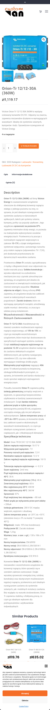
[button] (46, 666)
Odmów (25, 700)
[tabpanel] (13, 642)
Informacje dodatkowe (22, 174)
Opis (6, 174)
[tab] (7, 174)
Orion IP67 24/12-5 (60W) (13, 650)
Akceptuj (25, 693)
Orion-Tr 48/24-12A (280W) (36, 650)
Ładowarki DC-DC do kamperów (16, 165)
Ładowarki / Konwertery (32, 162)
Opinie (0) (10, 183)
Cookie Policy (23, 706)
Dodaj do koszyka (30, 146)
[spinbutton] (9, 148)
